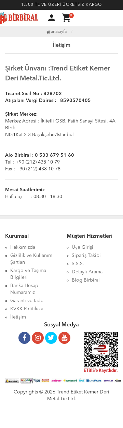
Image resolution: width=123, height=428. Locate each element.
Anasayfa (58, 32)
